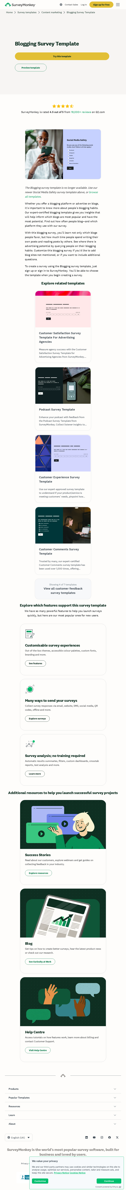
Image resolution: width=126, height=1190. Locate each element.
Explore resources (38, 873)
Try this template (62, 56)
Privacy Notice (61, 1172)
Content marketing (51, 12)
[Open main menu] (118, 5)
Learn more (35, 773)
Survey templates (27, 12)
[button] (63, 1089)
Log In (84, 4)
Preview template (31, 67)
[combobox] (18, 1137)
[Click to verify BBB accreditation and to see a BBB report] (26, 1179)
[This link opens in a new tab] (86, 1137)
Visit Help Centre (38, 1050)
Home (9, 12)
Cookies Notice (77, 1172)
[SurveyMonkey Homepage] (20, 5)
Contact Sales (71, 4)
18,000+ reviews (81, 112)
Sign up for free (101, 4)
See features (35, 663)
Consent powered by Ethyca (106, 1187)
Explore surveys (37, 718)
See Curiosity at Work (40, 961)
